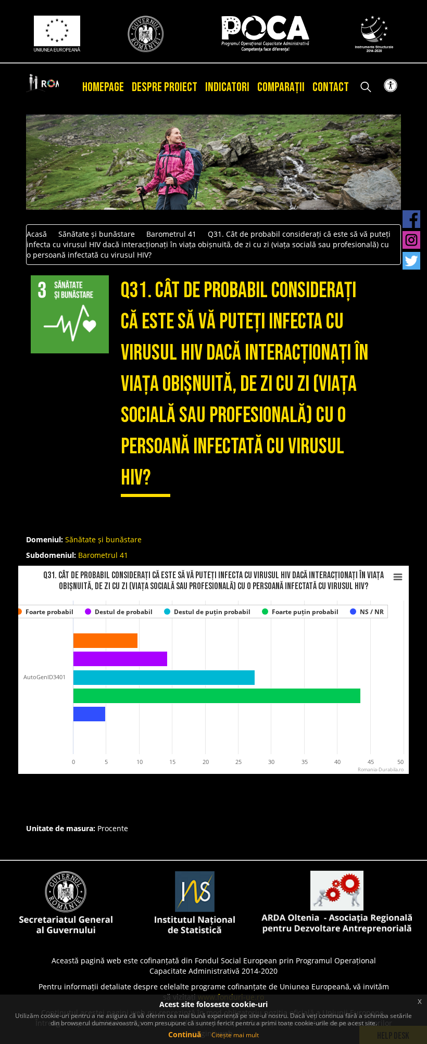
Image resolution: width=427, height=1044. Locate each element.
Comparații (281, 87)
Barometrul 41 (171, 234)
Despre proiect (164, 87)
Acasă (37, 234)
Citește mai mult (235, 1034)
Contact (330, 87)
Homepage (103, 87)
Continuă (184, 1034)
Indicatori (227, 87)
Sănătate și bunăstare (96, 234)
